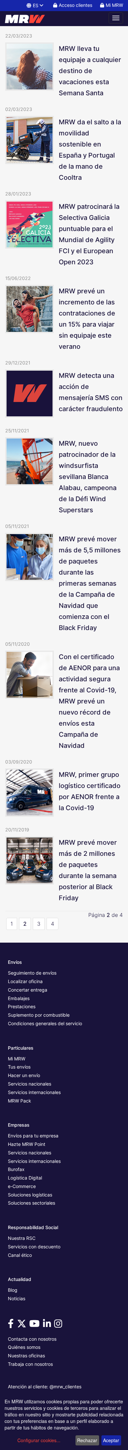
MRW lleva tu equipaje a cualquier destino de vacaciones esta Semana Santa (90, 71)
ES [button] (35, 5)
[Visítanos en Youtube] (35, 1325)
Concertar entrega (27, 990)
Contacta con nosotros (32, 1339)
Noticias (16, 1298)
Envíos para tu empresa (33, 1135)
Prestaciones (21, 1006)
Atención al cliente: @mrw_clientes (44, 1386)
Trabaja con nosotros (30, 1364)
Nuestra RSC (21, 1238)
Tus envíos (19, 1067)
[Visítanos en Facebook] (12, 1325)
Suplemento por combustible (39, 1015)
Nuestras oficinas (26, 1355)
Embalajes (19, 998)
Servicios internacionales (34, 1092)
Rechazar (87, 1440)
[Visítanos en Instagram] (59, 1325)
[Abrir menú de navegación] (116, 17)
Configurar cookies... (38, 1440)
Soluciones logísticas (30, 1194)
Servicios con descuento (34, 1246)
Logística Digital (25, 1177)
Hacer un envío (24, 1075)
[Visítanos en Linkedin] (48, 1325)
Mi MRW (16, 1058)
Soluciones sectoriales (31, 1203)
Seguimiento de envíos (32, 973)
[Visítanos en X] (22, 1325)
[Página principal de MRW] (28, 18)
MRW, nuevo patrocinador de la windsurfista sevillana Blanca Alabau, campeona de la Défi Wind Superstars (88, 477)
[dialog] (64, 1422)
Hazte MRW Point (26, 1144)
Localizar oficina (25, 981)
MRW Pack (19, 1100)
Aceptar (111, 1440)
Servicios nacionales (29, 1084)
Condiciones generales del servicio (45, 1023)
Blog (12, 1290)
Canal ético (20, 1255)
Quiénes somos (24, 1347)
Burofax (16, 1169)
